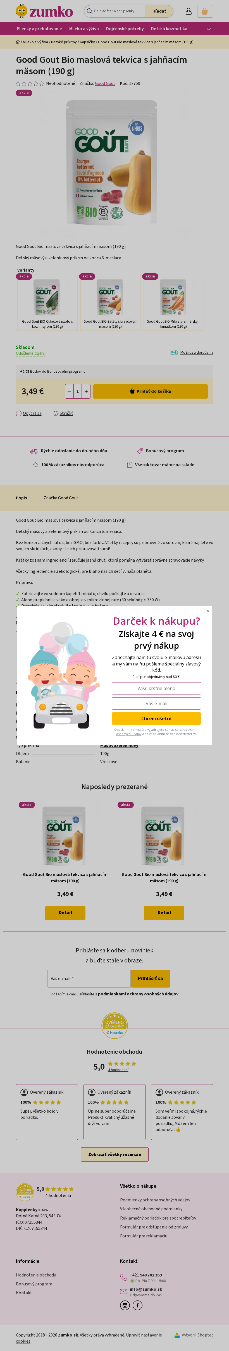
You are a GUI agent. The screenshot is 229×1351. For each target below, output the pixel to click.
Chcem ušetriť (156, 718)
